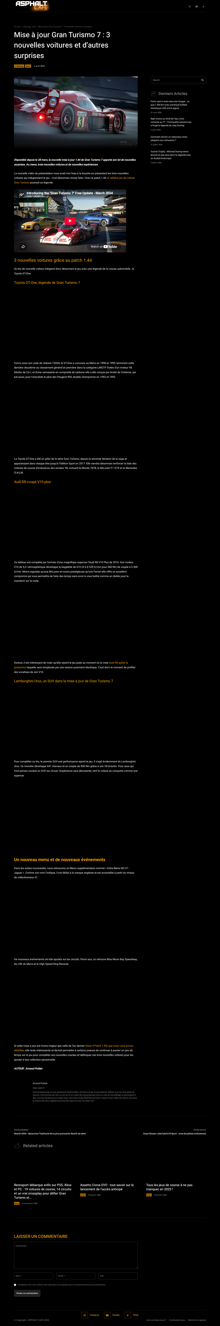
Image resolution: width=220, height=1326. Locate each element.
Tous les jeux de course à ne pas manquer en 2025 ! (169, 1187)
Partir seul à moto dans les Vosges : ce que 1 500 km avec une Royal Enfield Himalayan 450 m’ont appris (170, 105)
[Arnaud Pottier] (21, 1092)
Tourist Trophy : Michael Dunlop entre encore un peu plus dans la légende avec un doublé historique (171, 155)
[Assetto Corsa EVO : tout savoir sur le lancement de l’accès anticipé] (110, 1167)
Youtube (116, 1314)
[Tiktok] (203, 6)
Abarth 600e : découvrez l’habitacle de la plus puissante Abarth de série (50, 1133)
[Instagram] (189, 6)
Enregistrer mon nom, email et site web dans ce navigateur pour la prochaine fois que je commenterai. (62, 1284)
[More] (122, 145)
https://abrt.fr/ (39, 1088)
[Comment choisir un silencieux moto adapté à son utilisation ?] (200, 140)
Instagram (94, 1314)
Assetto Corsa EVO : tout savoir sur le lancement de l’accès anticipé (107, 1187)
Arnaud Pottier (40, 1083)
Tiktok (136, 1314)
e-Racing (26, 26)
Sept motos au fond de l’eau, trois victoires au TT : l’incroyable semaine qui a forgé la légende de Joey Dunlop (171, 122)
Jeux (34, 26)
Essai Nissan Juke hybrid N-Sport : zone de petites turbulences (174, 1133)
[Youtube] (196, 6)
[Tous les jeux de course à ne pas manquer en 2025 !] (176, 1167)
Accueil (17, 26)
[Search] (202, 80)
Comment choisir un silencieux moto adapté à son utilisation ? (169, 138)
